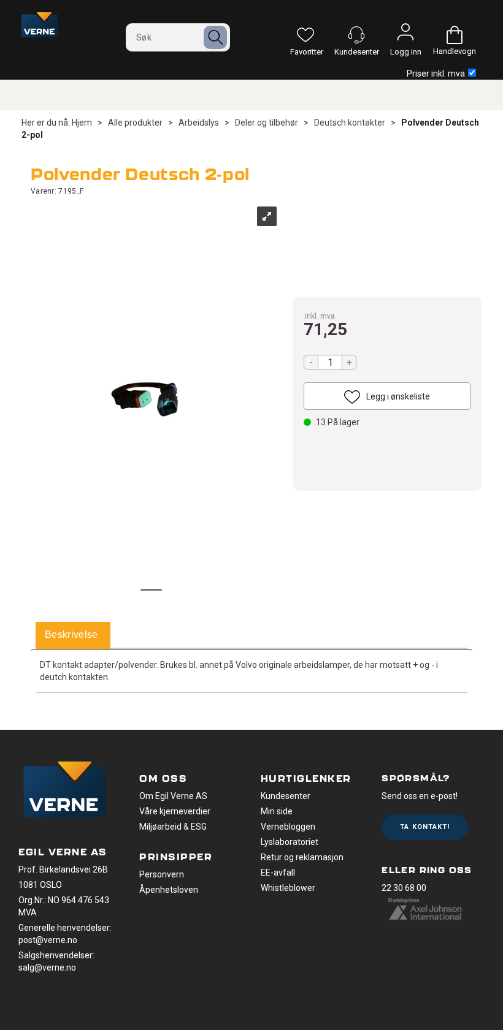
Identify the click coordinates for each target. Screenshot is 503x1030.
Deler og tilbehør (266, 122)
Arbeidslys (199, 122)
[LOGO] (64, 791)
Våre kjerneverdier (174, 811)
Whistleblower (288, 888)
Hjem (82, 122)
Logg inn (405, 35)
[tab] (71, 635)
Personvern (161, 874)
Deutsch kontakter (349, 122)
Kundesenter (285, 796)
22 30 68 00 (404, 888)
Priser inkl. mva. (437, 73)
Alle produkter (135, 122)
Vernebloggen (288, 826)
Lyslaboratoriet (289, 842)
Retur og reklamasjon (302, 857)
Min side (277, 811)
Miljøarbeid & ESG (173, 826)
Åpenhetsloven (168, 890)
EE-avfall (278, 872)
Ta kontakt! (425, 827)
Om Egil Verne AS (173, 796)
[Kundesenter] (356, 35)
